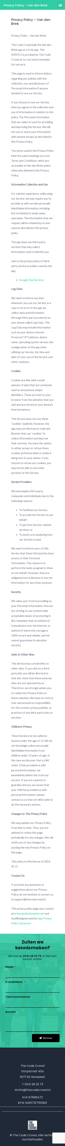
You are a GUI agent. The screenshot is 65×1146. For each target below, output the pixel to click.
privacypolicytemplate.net (29, 913)
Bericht (10, 1012)
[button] (60, 5)
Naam (9, 967)
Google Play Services (31, 280)
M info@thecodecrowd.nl (32, 1090)
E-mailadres (14, 982)
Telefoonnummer (17, 997)
